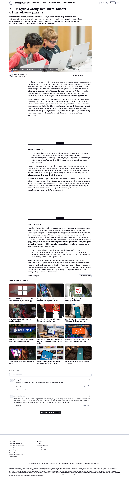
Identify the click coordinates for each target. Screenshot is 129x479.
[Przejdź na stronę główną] (11, 4)
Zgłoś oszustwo (54, 3)
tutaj (42, 475)
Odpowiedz (18, 386)
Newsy (44, 3)
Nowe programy (13, 456)
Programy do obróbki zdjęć (15, 443)
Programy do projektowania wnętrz (17, 447)
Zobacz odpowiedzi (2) (23, 390)
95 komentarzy (78, 75)
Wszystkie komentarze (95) (49, 412)
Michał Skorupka (19, 75)
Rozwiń (59, 143)
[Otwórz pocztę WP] (100, 2)
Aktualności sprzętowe (42, 445)
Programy (35, 3)
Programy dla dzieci (14, 452)
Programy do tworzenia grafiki (16, 454)
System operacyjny (41, 449)
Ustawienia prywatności (92, 463)
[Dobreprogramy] (23, 3)
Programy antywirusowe (15, 451)
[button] (105, 3)
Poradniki (39, 443)
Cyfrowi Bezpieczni (69, 3)
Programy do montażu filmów (16, 449)
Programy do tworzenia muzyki (16, 445)
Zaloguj (112, 3)
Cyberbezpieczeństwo (42, 447)
